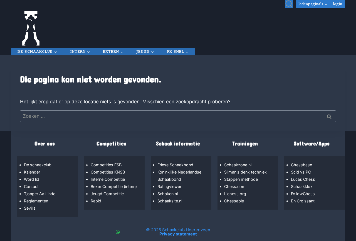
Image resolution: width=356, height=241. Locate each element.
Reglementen (36, 201)
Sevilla (30, 208)
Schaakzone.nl (237, 164)
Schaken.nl (167, 193)
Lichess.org (235, 193)
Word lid (31, 179)
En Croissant (303, 201)
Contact (31, 186)
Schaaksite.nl (169, 201)
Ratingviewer (169, 186)
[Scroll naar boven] (322, 218)
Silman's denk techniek (245, 172)
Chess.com (235, 186)
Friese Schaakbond (175, 164)
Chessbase (301, 164)
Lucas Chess (303, 179)
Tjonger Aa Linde (39, 193)
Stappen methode (241, 179)
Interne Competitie (108, 179)
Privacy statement (178, 234)
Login (337, 4)
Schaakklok (302, 186)
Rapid (96, 201)
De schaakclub (37, 164)
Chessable (234, 201)
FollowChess (303, 193)
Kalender (32, 172)
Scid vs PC (301, 172)
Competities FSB (106, 164)
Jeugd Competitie (107, 193)
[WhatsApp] (117, 232)
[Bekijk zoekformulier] (289, 4)
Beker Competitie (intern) (114, 186)
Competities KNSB (108, 172)
